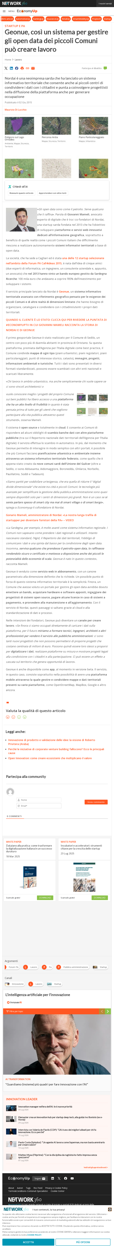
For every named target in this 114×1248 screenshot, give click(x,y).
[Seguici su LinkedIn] (52, 1178)
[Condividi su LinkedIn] (11, 68)
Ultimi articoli (9, 18)
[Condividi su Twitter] (6, 68)
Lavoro (18, 59)
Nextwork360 (14, 1204)
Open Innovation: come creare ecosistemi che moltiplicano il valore (50, 758)
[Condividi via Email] (33, 68)
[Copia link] (27, 68)
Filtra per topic (16, 1011)
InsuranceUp (55, 18)
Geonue (64, 291)
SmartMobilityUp (84, 18)
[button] (8, 11)
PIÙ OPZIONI (83, 1242)
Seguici (38, 1178)
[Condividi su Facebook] (16, 68)
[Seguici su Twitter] (59, 1178)
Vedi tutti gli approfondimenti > (96, 1167)
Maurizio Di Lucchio (16, 109)
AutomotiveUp (26, 18)
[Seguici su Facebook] (65, 1178)
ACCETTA (28, 1242)
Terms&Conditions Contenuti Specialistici (28, 1191)
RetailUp (68, 18)
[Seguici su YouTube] (72, 1178)
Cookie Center (57, 1191)
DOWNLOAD (45, 897)
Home (8, 59)
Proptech (99, 18)
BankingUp (41, 18)
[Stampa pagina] (22, 68)
